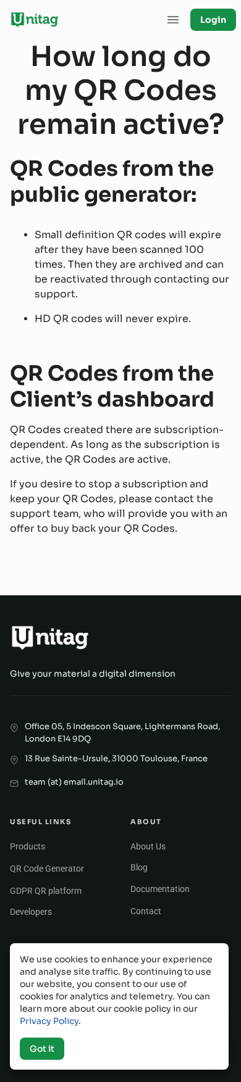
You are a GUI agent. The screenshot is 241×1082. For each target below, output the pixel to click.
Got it (42, 1048)
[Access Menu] (173, 19)
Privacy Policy (49, 1020)
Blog (139, 867)
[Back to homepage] (34, 19)
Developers (31, 912)
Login (213, 19)
